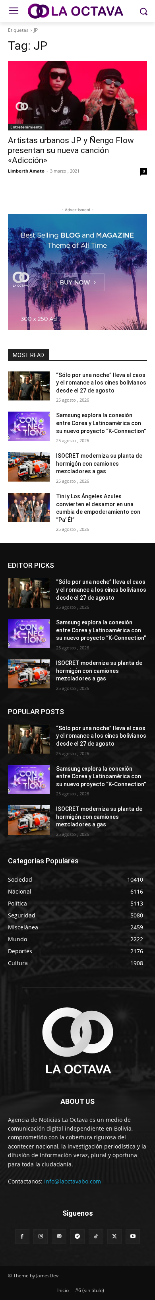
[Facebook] (22, 1236)
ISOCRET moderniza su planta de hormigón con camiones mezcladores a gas (99, 463)
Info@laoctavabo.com (72, 1181)
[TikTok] (96, 1236)
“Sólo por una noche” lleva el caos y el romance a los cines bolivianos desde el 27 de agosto (101, 383)
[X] (114, 1236)
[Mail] (59, 1236)
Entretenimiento (26, 127)
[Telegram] (77, 1236)
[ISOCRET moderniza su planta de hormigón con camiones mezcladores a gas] (29, 467)
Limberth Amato (26, 171)
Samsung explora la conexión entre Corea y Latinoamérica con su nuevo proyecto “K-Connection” (101, 423)
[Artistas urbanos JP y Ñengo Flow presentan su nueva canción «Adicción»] (77, 95)
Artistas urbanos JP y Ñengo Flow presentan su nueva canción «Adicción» (71, 150)
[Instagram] (40, 1236)
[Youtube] (133, 1236)
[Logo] (77, 11)
